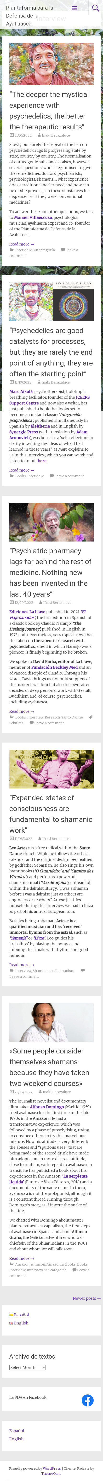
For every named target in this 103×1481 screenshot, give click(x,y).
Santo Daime (72, 717)
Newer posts (87, 1298)
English (16, 1439)
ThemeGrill (51, 1473)
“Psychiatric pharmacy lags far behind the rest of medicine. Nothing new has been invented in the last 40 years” (50, 572)
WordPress (52, 1468)
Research (52, 717)
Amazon (22, 1264)
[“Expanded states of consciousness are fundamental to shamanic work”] (51, 787)
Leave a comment (69, 476)
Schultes (16, 723)
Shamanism (43, 971)
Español (16, 1430)
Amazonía (55, 1264)
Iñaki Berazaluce (56, 135)
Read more (21, 244)
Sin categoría (44, 250)
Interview (23, 250)
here (42, 460)
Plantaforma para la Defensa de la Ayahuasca (29, 16)
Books (20, 476)
